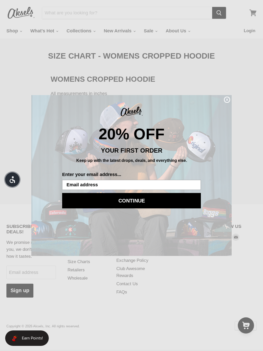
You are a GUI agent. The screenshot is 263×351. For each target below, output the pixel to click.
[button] (12, 179)
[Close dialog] (227, 99)
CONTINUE (131, 201)
